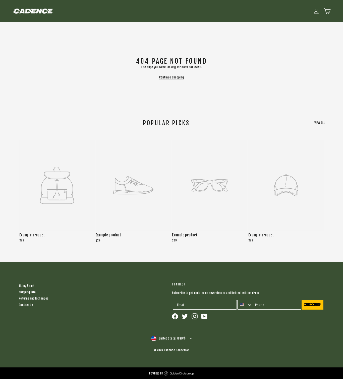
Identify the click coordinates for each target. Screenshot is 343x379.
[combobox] (245, 304)
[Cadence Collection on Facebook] (175, 316)
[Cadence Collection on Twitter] (185, 316)
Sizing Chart (27, 285)
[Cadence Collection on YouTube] (204, 316)
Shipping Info (27, 292)
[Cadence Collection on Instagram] (195, 316)
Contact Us (26, 305)
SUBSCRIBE (312, 304)
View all (319, 123)
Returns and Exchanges (33, 298)
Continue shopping (171, 77)
